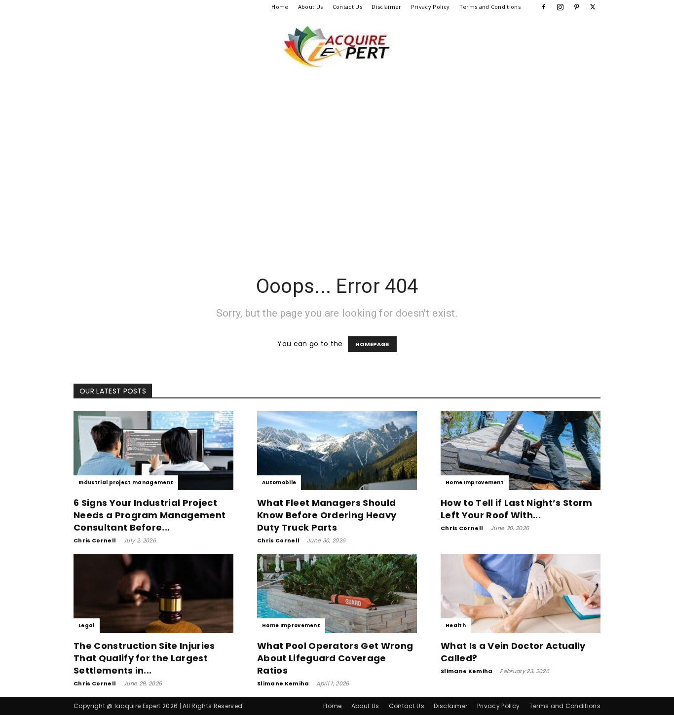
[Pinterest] (576, 7)
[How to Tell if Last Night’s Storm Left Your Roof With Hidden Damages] (520, 450)
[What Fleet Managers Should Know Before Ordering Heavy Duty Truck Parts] (337, 450)
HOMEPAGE (372, 344)
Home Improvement (475, 482)
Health (456, 625)
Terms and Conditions (490, 6)
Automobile (279, 482)
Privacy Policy (430, 6)
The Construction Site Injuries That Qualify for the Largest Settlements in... (144, 658)
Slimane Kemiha (283, 683)
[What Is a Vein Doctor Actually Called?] (520, 593)
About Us (310, 6)
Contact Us (347, 6)
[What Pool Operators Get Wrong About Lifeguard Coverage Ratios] (337, 593)
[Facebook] (543, 7)
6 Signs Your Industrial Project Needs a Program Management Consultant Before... (149, 515)
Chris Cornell (95, 540)
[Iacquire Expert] (337, 46)
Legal (86, 625)
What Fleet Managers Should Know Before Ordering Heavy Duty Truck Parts (326, 515)
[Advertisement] (337, 176)
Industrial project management (125, 482)
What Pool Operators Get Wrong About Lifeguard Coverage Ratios (335, 658)
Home (279, 6)
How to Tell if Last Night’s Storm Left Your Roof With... (517, 509)
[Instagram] (560, 7)
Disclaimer (386, 6)
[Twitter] (593, 7)
